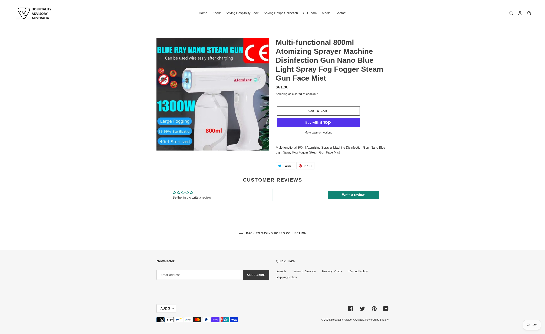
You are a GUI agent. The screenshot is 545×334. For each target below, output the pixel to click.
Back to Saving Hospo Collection (275, 233)
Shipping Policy (286, 277)
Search (281, 271)
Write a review (353, 195)
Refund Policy (358, 271)
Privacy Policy (332, 271)
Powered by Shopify (377, 319)
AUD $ (165, 308)
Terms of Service (304, 271)
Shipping (281, 93)
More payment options (318, 132)
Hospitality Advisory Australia (347, 319)
